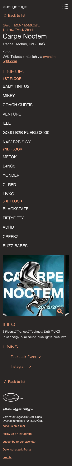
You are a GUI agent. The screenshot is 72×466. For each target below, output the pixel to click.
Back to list (16, 15)
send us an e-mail (14, 425)
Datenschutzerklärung (17, 449)
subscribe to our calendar (19, 441)
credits (7, 457)
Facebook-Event (23, 357)
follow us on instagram (17, 433)
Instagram (18, 366)
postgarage (15, 7)
